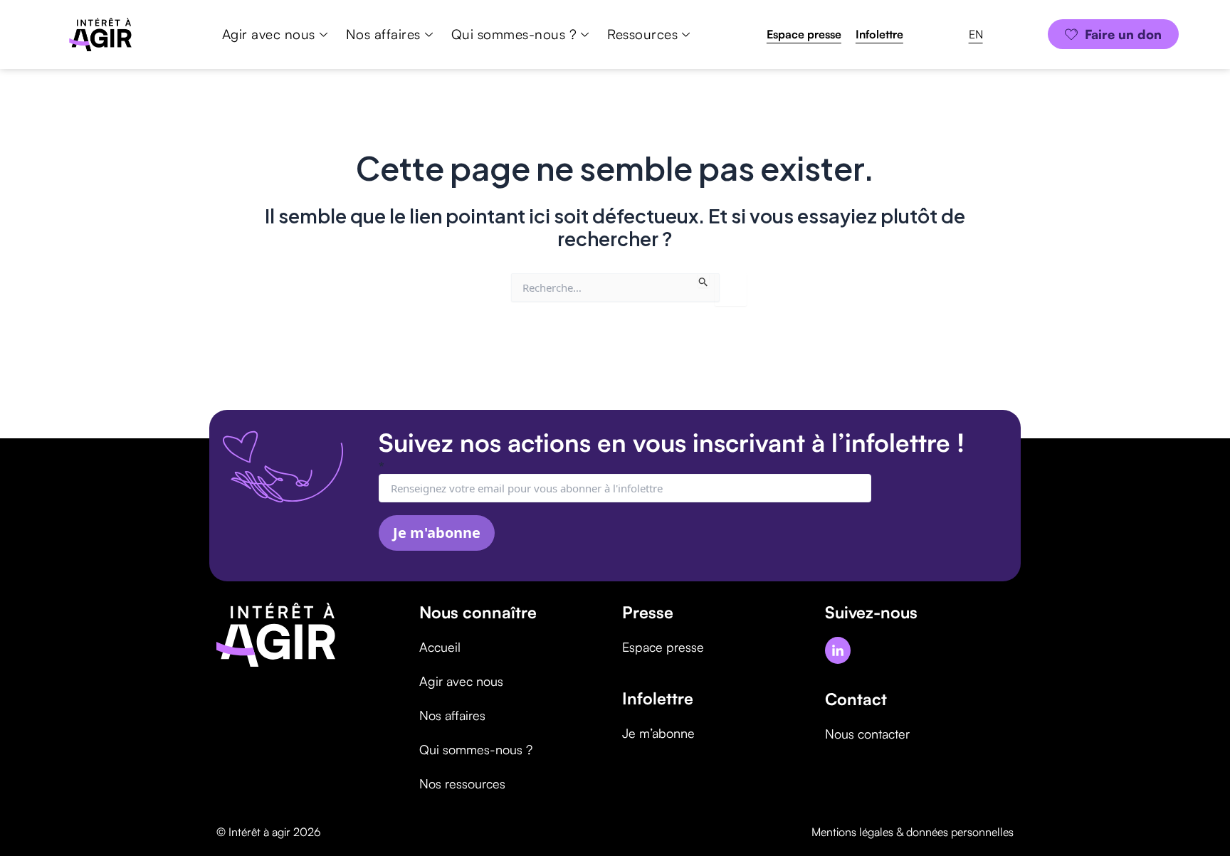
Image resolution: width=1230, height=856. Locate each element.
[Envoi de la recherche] (703, 280)
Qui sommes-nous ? (514, 34)
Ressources (642, 34)
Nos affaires (383, 34)
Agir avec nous (268, 34)
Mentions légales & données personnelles (912, 832)
